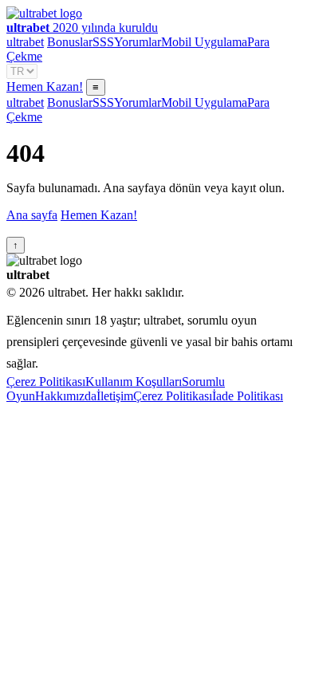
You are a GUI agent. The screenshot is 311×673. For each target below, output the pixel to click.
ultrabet (25, 42)
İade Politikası (247, 396)
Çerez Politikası (45, 381)
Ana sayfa (31, 215)
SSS (103, 42)
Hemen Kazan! (44, 86)
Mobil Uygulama (204, 42)
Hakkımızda (65, 396)
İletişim (114, 396)
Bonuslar (70, 42)
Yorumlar (137, 42)
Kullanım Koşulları (133, 381)
